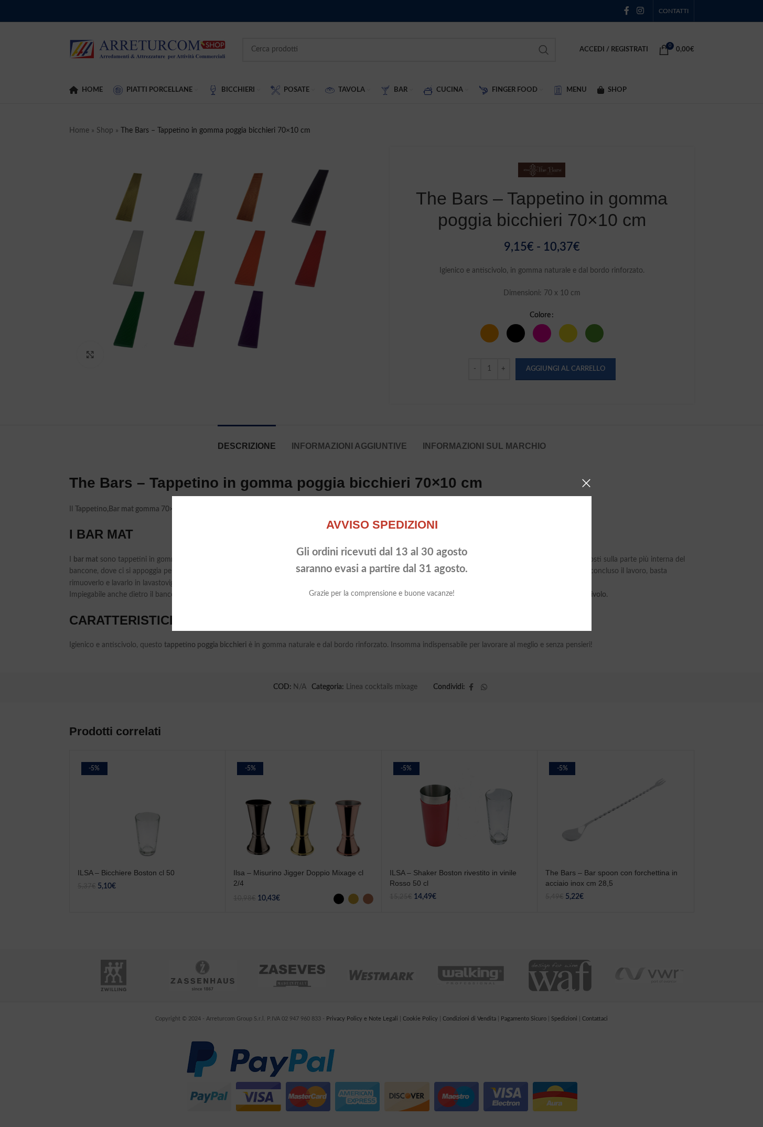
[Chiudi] (586, 483)
